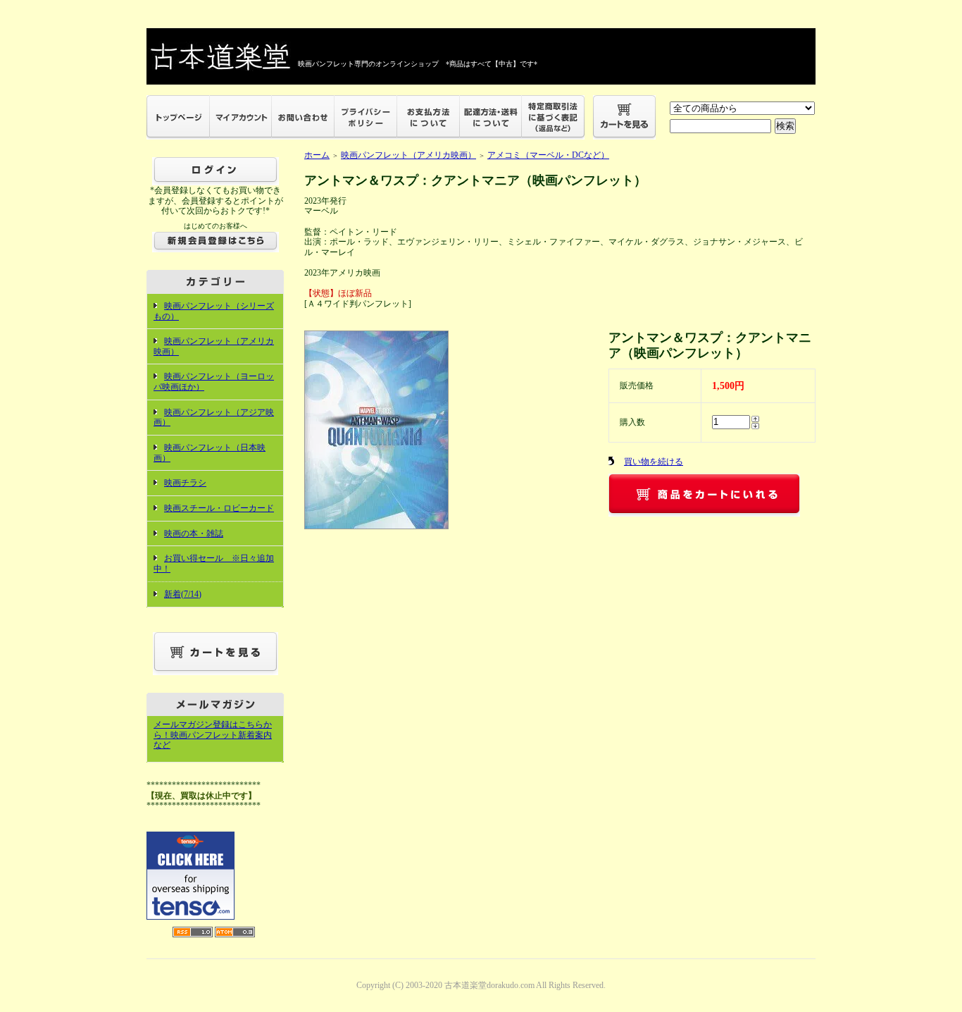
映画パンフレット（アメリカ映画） (408, 155)
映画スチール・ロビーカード (219, 508)
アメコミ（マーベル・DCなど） (548, 155)
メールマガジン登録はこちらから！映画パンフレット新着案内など (213, 735)
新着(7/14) (182, 594)
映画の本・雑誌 (193, 533)
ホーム (317, 155)
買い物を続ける (653, 462)
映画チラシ (185, 483)
